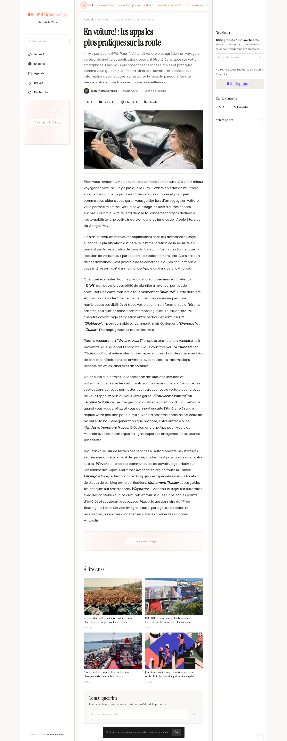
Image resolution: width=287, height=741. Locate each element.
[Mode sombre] (261, 735)
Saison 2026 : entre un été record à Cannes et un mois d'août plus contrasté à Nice (110, 5)
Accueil (88, 19)
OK (176, 732)
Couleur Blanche (54, 734)
